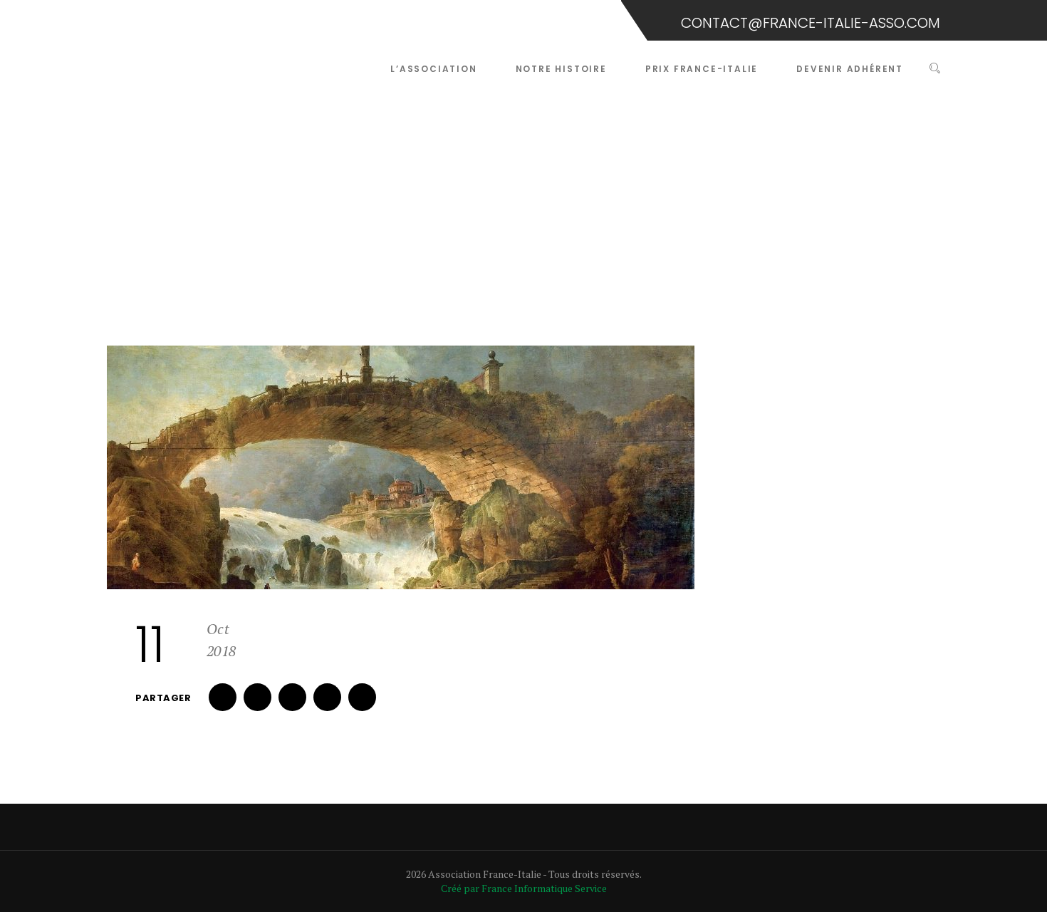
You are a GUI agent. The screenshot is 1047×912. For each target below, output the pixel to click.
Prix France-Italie (701, 69)
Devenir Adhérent (849, 69)
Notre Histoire (561, 69)
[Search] (934, 68)
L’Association (433, 69)
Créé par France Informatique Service (524, 888)
